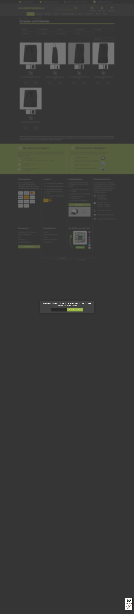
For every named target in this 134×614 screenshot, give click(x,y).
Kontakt (45, 237)
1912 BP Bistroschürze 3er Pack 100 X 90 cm (103, 77)
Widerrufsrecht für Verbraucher (27, 232)
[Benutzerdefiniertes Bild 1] (103, 158)
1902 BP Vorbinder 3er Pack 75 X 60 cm (30, 122)
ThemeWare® (82, 259)
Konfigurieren (59, 310)
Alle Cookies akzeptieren (75, 310)
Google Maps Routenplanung (106, 219)
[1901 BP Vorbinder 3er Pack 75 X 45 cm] (31, 53)
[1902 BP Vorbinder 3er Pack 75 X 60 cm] (31, 98)
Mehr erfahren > (79, 204)
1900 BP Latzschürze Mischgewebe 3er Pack (55, 77)
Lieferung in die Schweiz (50, 234)
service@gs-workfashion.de (105, 215)
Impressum (21, 239)
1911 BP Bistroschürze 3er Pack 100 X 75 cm (79, 77)
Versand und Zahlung (49, 239)
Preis (79, 33)
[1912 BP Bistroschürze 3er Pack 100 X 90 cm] (103, 53)
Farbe (60, 29)
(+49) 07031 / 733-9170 (104, 210)
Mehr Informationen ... (71, 306)
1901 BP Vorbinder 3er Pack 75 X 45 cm (30, 77)
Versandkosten (62, 257)
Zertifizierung (62, 33)
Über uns (46, 232)
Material (99, 29)
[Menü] (131, 599)
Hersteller (24, 29)
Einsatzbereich (44, 29)
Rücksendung (47, 242)
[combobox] (64, 8)
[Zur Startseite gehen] (31, 8)
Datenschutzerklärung (24, 234)
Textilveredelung (75, 179)
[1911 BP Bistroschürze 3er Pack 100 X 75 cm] (79, 53)
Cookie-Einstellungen (24, 242)
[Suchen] (76, 8)
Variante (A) (25, 33)
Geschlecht (81, 29)
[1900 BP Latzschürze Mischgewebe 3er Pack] (55, 53)
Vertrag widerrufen (29, 246)
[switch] (128, 608)
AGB (19, 237)
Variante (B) (43, 33)
